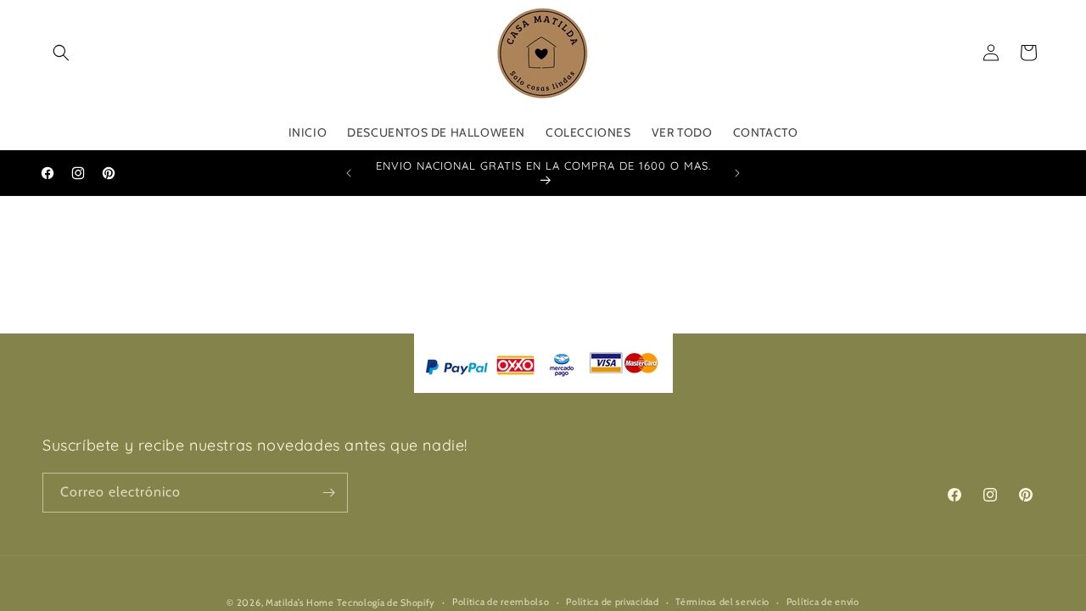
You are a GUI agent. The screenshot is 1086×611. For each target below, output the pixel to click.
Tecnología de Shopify (386, 602)
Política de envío (823, 602)
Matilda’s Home (300, 602)
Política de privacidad (612, 602)
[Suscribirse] (328, 493)
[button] (61, 52)
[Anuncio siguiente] (737, 173)
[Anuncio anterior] (348, 173)
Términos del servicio (722, 602)
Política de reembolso (501, 602)
